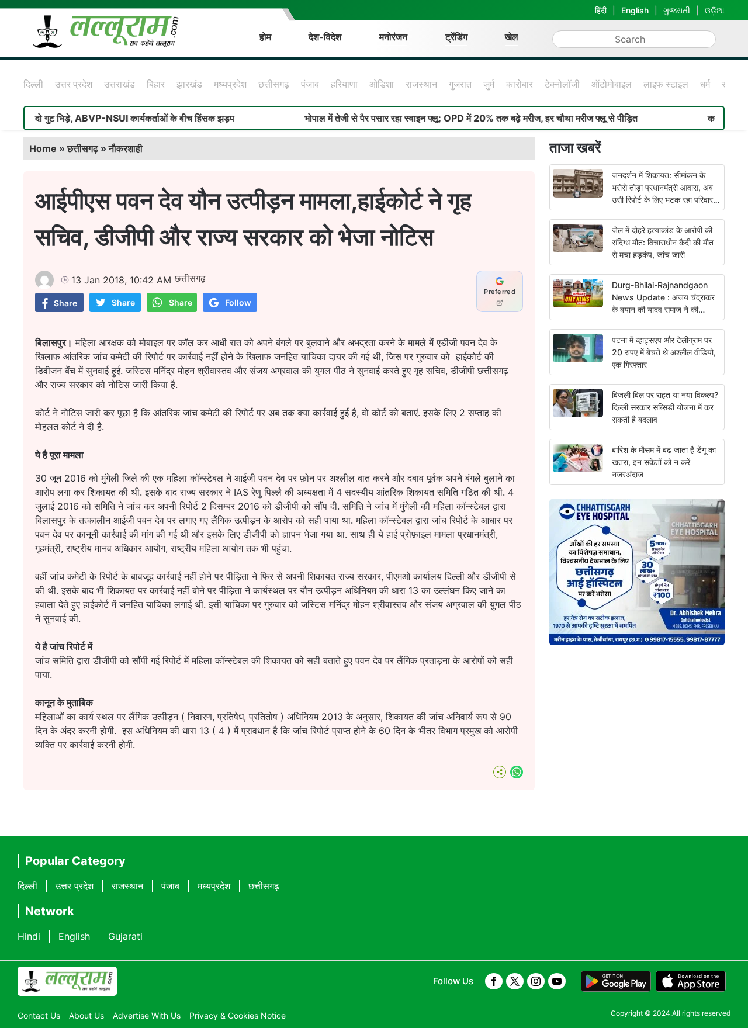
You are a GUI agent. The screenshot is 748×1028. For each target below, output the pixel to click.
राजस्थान (421, 84)
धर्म (705, 84)
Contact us (39, 1015)
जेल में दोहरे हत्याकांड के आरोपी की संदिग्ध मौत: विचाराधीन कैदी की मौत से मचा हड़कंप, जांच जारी (663, 242)
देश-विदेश (325, 37)
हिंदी (601, 10)
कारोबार (519, 84)
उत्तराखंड (119, 84)
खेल (511, 37)
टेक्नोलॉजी (562, 84)
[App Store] (691, 981)
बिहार (156, 84)
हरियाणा (344, 84)
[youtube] (557, 981)
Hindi (29, 936)
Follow (238, 302)
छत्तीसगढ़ (273, 84)
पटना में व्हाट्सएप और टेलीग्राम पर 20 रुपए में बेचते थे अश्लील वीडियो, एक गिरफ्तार (664, 352)
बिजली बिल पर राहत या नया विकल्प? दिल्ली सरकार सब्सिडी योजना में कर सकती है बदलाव (665, 407)
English (635, 10)
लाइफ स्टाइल (665, 84)
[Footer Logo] (67, 981)
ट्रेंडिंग (456, 37)
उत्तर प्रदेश (73, 84)
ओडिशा (381, 84)
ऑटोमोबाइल (611, 84)
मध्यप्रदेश (230, 84)
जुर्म (488, 84)
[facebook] (493, 981)
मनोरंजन (393, 37)
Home (43, 148)
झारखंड (189, 84)
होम (265, 37)
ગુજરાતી (676, 10)
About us (86, 1015)
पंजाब (310, 84)
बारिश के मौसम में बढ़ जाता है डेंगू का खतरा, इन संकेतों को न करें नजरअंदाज (664, 462)
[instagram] (536, 981)
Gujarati (125, 936)
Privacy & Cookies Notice (237, 1015)
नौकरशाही (126, 148)
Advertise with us (147, 1015)
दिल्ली (33, 84)
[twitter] (515, 981)
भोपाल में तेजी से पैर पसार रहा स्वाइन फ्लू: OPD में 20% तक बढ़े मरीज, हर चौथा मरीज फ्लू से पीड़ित (445, 118)
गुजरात (460, 84)
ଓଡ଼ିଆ (715, 10)
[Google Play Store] (616, 981)
